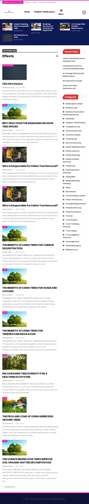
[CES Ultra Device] (14, 72)
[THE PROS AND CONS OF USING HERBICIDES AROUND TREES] (14, 405)
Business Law (71, 108)
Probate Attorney (73, 208)
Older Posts (9, 487)
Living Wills (70, 177)
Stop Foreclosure (73, 212)
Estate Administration (75, 147)
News (4, 105)
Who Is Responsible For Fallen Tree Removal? (30, 166)
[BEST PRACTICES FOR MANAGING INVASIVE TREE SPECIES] (14, 111)
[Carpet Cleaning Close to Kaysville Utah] (7, 26)
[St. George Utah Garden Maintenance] (65, 26)
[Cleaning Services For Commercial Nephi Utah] (36, 26)
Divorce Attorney (73, 143)
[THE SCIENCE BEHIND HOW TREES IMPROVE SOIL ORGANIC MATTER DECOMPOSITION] (14, 447)
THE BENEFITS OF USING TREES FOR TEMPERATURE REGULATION (22, 332)
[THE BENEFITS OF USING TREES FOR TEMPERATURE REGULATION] (14, 319)
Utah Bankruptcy (73, 245)
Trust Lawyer (71, 231)
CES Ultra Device (12, 83)
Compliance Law (73, 127)
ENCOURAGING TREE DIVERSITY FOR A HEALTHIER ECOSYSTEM (24, 375)
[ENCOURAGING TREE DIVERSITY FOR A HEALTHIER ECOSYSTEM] (14, 362)
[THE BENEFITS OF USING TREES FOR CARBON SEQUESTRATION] (14, 233)
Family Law (70, 166)
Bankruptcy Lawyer (74, 104)
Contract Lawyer (73, 135)
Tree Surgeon (72, 220)
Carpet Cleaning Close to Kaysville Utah (21, 26)
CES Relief (70, 119)
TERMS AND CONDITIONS (47, 2)
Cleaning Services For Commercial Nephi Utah (48, 27)
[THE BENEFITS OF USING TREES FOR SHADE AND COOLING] (14, 276)
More (61, 14)
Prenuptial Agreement (76, 204)
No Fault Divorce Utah (21, 36)
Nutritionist (71, 191)
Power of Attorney (74, 199)
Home (27, 12)
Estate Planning (73, 155)
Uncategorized (8, 65)
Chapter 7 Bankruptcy (44, 12)
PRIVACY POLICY (31, 2)
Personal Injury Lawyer (76, 196)
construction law (73, 131)
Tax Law (69, 216)
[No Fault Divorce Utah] (7, 37)
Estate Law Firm (72, 151)
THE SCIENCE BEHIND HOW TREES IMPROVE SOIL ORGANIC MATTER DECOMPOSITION (27, 460)
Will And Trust (72, 250)
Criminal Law (71, 139)
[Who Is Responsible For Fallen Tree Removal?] (14, 154)
